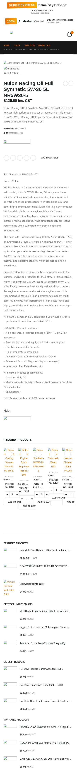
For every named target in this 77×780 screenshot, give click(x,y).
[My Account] (51, 33)
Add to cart (14, 502)
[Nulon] (17, 146)
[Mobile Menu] (7, 33)
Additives (9, 477)
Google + (26, 158)
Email (33, 158)
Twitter (13, 158)
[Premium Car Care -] (17, 33)
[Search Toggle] (29, 33)
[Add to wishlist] (9, 454)
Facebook (6, 158)
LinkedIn (20, 158)
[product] (9, 460)
